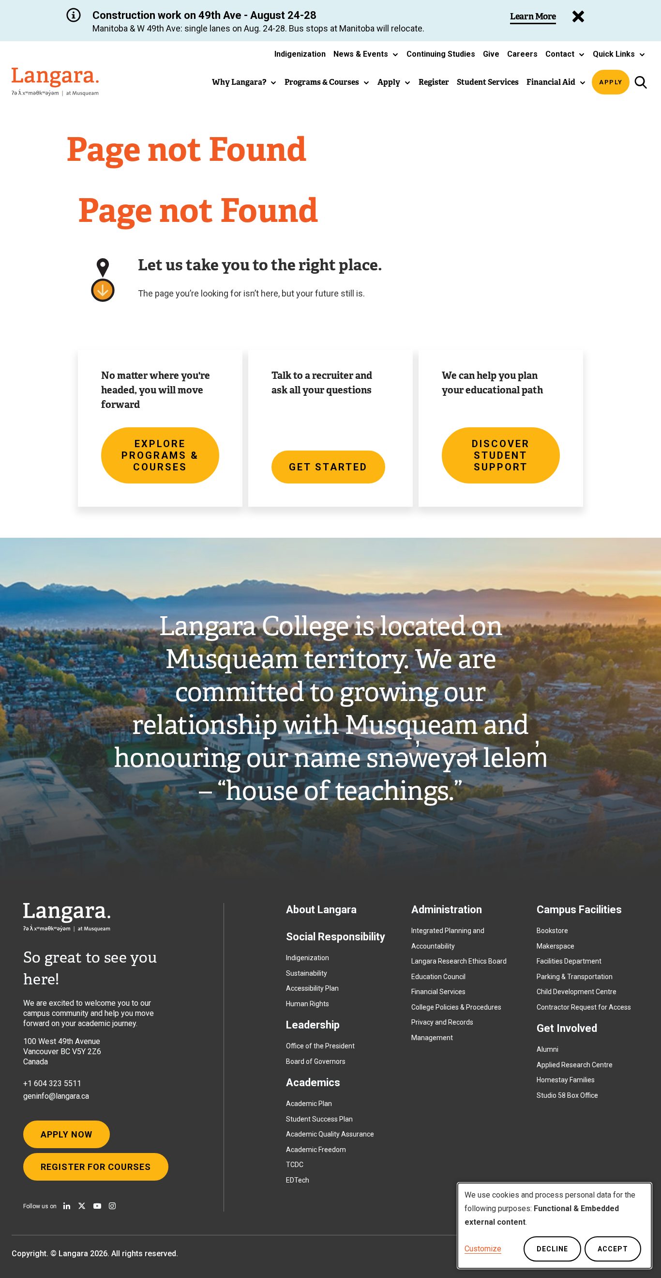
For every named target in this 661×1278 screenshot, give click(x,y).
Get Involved (567, 1028)
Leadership (313, 1025)
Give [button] (491, 54)
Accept (613, 1249)
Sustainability (306, 973)
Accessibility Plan (312, 988)
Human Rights (307, 1004)
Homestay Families (566, 1080)
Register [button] (434, 82)
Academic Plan (309, 1103)
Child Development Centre (576, 992)
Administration (446, 910)
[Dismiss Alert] (578, 16)
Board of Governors (316, 1061)
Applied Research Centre (575, 1065)
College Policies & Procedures (456, 1007)
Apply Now (66, 1134)
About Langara (321, 910)
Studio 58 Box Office (567, 1095)
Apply (611, 82)
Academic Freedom (316, 1149)
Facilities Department (569, 961)
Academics (313, 1082)
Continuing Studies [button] (440, 54)
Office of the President (320, 1046)
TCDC (294, 1165)
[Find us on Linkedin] (66, 1206)
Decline (552, 1249)
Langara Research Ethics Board (459, 961)
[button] (366, 54)
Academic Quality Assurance (330, 1134)
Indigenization (307, 958)
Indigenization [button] (300, 54)
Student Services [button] (488, 82)
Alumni (547, 1049)
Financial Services (438, 992)
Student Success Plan (319, 1119)
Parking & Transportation (575, 977)
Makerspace (555, 946)
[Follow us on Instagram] (112, 1206)
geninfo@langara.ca (56, 1096)
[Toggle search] (640, 82)
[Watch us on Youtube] (97, 1206)
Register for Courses (96, 1167)
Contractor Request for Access (584, 1007)
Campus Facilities (579, 910)
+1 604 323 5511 (52, 1083)
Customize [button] (483, 1248)
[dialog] (554, 1225)
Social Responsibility (335, 937)
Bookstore (552, 931)
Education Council (438, 977)
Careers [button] (522, 54)
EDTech (297, 1180)
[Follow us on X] (82, 1206)
